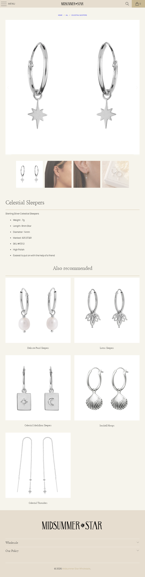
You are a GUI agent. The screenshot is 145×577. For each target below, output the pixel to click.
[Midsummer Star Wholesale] (72, 4)
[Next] (137, 87)
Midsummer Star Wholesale (76, 568)
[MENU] (2, 4)
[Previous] (8, 87)
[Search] (127, 4)
